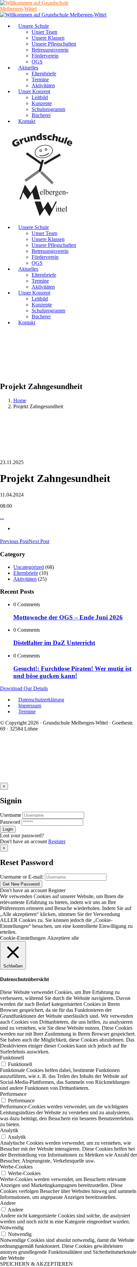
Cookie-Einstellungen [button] (23, 938)
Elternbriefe (25, 573)
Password (10, 822)
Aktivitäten (25, 579)
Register (57, 841)
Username (10, 815)
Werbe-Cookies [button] (16, 1166)
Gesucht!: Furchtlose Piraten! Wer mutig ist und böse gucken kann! (72, 672)
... (2, 517)
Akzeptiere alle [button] (63, 938)
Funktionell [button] (12, 1057)
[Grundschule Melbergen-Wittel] (42, 216)
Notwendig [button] (12, 1227)
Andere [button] (8, 1203)
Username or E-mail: (22, 877)
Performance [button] (13, 1094)
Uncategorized (28, 567)
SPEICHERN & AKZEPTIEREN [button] (36, 1264)
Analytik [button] (9, 1130)
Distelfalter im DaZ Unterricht (54, 642)
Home (19, 400)
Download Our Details (24, 688)
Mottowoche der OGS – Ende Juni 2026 (68, 617)
